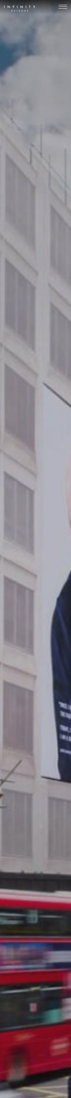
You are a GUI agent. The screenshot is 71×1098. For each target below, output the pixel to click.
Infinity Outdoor (19, 8)
